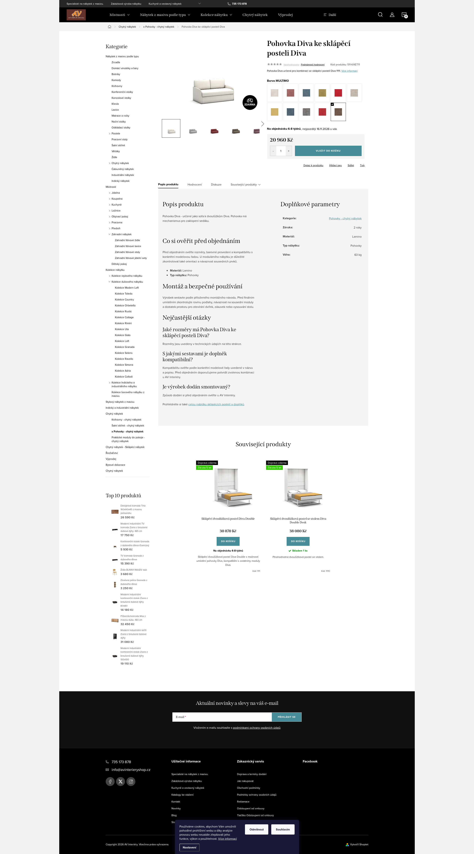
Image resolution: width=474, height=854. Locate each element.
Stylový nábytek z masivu (120, 402)
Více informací (227, 839)
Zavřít (287, 164)
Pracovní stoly (120, 139)
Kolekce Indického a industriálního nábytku (124, 384)
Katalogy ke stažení (182, 795)
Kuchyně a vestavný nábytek (165, 4)
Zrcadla (116, 62)
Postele (116, 133)
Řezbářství (112, 453)
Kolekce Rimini (123, 323)
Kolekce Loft (122, 341)
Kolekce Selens (124, 353)
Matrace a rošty (120, 115)
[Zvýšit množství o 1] (289, 151)
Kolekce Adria (123, 371)
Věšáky (116, 151)
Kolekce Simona (124, 365)
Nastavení (189, 847)
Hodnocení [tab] (195, 184)
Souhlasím (283, 829)
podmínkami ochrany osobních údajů (257, 728)
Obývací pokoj (120, 216)
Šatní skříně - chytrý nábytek (128, 425)
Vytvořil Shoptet (359, 844)
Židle (114, 157)
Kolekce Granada (124, 347)
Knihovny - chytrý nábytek (126, 419)
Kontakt (175, 801)
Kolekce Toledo (123, 293)
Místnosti (111, 187)
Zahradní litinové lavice (128, 246)
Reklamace (243, 801)
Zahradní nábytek (121, 234)
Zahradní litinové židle (127, 240)
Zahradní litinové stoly (127, 252)
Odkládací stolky (121, 127)
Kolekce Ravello (124, 359)
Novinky (176, 808)
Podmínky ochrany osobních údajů (256, 794)
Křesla (115, 104)
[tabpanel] (228, 516)
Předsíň (116, 228)
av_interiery (130, 781)
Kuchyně (117, 204)
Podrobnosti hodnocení (313, 64)
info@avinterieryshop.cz (131, 769)
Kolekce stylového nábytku (127, 276)
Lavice (115, 110)
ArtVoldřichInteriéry (110, 781)
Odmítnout (257, 829)
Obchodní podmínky (248, 788)
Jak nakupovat (245, 781)
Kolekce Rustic (123, 311)
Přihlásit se (287, 717)
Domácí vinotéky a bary (125, 68)
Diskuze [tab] (216, 184)
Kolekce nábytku (115, 270)
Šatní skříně (118, 145)
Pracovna (117, 222)
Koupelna (117, 199)
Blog (174, 815)
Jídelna (116, 193)
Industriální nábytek (123, 175)
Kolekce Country (124, 299)
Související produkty (244, 184)
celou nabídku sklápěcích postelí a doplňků (216, 404)
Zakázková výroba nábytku (126, 4)
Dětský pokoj (119, 264)
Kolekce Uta (122, 329)
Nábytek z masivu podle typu (122, 56)
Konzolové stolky (121, 98)
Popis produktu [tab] (168, 184)
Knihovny (117, 86)
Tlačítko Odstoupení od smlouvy (255, 815)
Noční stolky (119, 121)
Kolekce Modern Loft (127, 287)
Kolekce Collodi (124, 376)
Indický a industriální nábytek (122, 408)
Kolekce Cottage (124, 317)
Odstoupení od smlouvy (250, 808)
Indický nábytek (120, 181)
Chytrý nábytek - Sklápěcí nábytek (125, 447)
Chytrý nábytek (120, 163)
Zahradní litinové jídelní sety (131, 258)
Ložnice (116, 210)
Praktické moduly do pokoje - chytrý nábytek (128, 439)
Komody (116, 80)
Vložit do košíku (328, 151)
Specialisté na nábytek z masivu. (85, 4)
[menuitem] (119, 14)
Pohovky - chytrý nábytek (345, 218)
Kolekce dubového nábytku (127, 282)
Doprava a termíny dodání (251, 774)
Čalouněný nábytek (123, 169)
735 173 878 (121, 761)
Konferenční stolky (122, 92)
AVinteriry (120, 781)
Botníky (116, 74)
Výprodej (111, 459)
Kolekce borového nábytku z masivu (128, 394)
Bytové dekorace (115, 465)
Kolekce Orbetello (125, 305)
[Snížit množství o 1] (273, 151)
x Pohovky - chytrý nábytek (127, 431)
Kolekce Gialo (123, 335)
